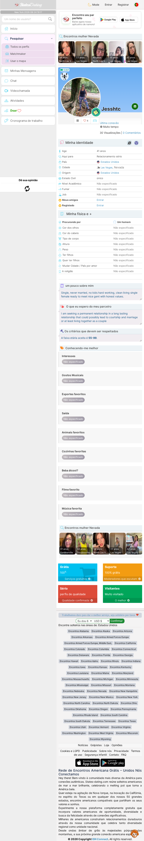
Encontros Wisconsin (127, 733)
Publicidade (89, 750)
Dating (31, 5)
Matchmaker (18, 53)
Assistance (135, 833)
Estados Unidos (110, 161)
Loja (106, 745)
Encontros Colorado (74, 649)
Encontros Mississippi (77, 685)
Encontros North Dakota (105, 703)
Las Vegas (106, 167)
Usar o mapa (18, 60)
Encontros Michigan (102, 679)
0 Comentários (132, 132)
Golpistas (96, 745)
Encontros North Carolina (77, 703)
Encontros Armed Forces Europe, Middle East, (88, 643)
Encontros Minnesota (127, 679)
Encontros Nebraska (73, 691)
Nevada (119, 167)
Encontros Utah (78, 727)
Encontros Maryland (122, 673)
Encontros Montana (124, 685)
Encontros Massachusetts (75, 679)
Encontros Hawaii (69, 661)
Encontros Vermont (99, 727)
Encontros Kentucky (120, 667)
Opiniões (117, 745)
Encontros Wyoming (100, 739)
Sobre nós (105, 750)
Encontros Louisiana (77, 673)
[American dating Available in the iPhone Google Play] (112, 760)
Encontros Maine (100, 673)
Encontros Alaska (101, 631)
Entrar (108, 4)
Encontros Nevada (96, 691)
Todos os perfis (19, 46)
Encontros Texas (127, 721)
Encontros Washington (74, 733)
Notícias (83, 745)
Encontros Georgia (123, 655)
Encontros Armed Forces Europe (112, 637)
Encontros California (125, 643)
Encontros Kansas (97, 667)
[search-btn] (50, 19)
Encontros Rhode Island (85, 715)
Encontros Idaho (89, 661)
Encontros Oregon (98, 709)
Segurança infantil (96, 754)
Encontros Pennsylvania (123, 709)
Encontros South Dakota (77, 721)
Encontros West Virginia (101, 733)
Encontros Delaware (78, 655)
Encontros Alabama (78, 631)
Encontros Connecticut (124, 649)
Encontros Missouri (101, 685)
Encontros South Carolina (114, 715)
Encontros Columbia (98, 649)
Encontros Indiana (131, 661)
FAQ (123, 754)
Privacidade (121, 750)
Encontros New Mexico (101, 697)
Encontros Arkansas (82, 637)
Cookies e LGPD (70, 750)
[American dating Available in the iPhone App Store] (87, 760)
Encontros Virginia (121, 727)
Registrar (123, 4)
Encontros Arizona (122, 631)
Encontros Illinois (110, 661)
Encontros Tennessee (104, 721)
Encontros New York (127, 697)
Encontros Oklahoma (75, 709)
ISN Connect (100, 839)
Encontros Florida (101, 655)
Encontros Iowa (77, 667)
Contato (114, 754)
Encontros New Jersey (74, 697)
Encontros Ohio (129, 703)
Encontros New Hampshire (123, 691)
